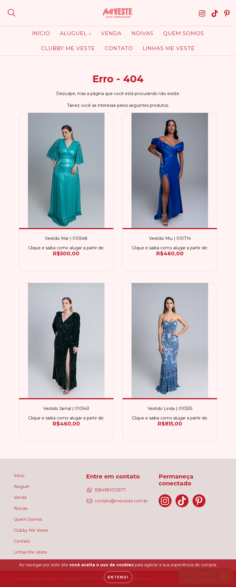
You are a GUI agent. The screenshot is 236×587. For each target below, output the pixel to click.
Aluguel (74, 33)
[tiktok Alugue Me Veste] (216, 13)
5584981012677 (110, 490)
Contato (119, 48)
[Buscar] (11, 13)
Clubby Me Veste (68, 48)
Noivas (142, 33)
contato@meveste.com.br (121, 501)
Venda (111, 33)
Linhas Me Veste (169, 48)
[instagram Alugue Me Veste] (203, 13)
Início (41, 33)
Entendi (118, 577)
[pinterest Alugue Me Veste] (227, 13)
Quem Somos (183, 33)
